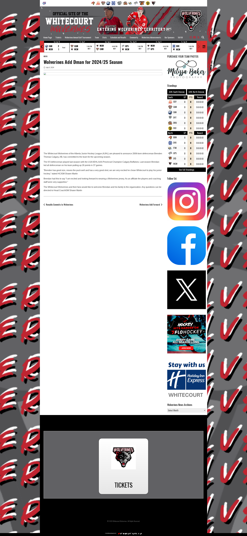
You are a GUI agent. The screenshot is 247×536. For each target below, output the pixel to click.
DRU (175, 122)
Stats (104, 37)
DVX (175, 142)
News (45, 56)
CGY (175, 101)
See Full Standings (186, 169)
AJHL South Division (176, 91)
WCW (175, 163)
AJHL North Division (196, 91)
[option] (56, 46)
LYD (174, 158)
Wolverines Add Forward (149, 204)
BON (175, 137)
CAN (175, 112)
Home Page (47, 37)
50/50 (180, 37)
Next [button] (199, 46)
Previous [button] (42, 46)
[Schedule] (204, 46)
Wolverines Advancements (151, 37)
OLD (174, 128)
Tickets (58, 37)
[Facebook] (194, 37)
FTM (175, 147)
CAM (175, 106)
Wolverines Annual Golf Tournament (78, 37)
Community (134, 37)
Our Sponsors (169, 37)
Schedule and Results (118, 37)
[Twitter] (198, 37)
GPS (175, 153)
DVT (175, 117)
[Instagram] (191, 37)
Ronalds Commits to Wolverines (59, 204)
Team (97, 37)
